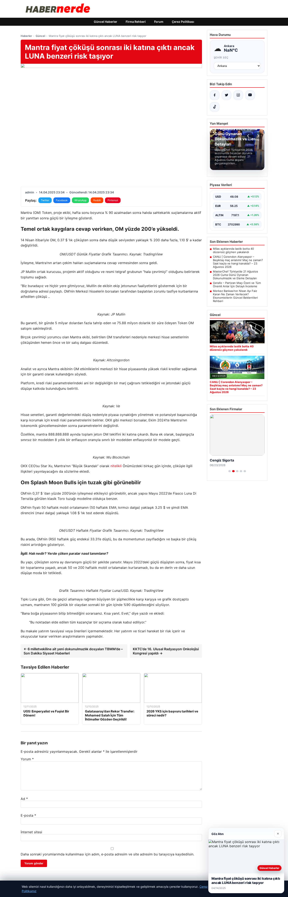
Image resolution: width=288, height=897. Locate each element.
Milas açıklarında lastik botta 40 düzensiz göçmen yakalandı (233, 250)
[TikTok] (214, 107)
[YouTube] (250, 95)
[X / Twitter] (226, 95)
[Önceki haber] (248, 135)
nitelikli (116, 466)
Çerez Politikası (183, 21)
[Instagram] (238, 95)
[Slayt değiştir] (229, 471)
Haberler (26, 36)
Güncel (40, 36)
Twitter (45, 200)
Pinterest (113, 200)
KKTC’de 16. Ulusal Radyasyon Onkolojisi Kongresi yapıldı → (166, 651)
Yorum (27, 759)
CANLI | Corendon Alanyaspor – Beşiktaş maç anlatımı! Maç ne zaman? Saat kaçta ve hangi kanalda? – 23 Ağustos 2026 (238, 261)
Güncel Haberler (105, 21)
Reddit (97, 200)
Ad (24, 799)
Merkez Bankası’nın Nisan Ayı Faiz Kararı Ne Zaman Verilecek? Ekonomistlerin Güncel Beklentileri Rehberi (235, 296)
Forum (158, 21)
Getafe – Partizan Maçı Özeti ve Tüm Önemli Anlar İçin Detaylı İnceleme (237, 284)
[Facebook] (214, 95)
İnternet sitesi (31, 832)
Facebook (62, 200)
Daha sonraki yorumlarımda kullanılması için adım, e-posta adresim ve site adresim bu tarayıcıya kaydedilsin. (107, 854)
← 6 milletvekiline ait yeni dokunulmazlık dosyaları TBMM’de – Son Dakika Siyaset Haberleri (73, 651)
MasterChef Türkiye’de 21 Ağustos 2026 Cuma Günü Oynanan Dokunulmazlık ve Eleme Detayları (235, 275)
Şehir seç (221, 57)
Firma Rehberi (136, 21)
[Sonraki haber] (257, 135)
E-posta (28, 815)
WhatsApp (80, 200)
